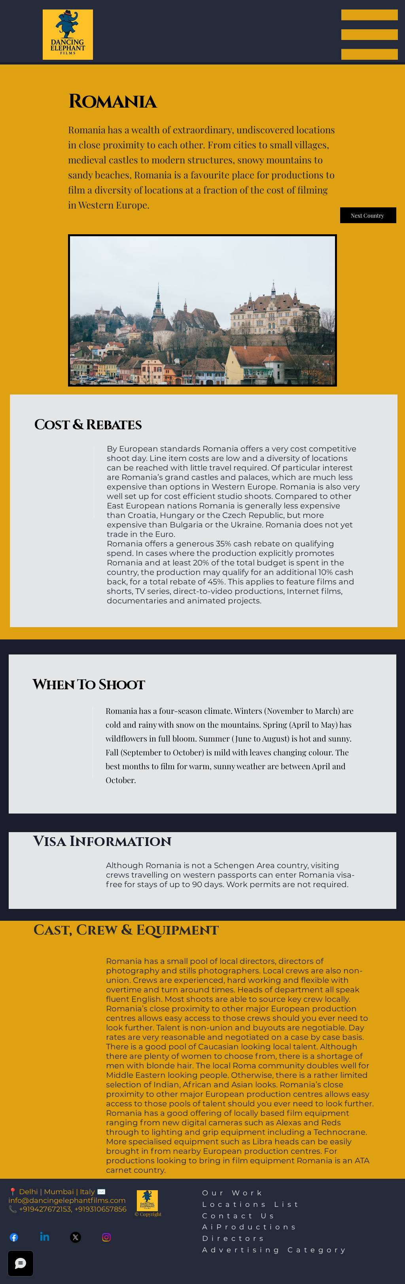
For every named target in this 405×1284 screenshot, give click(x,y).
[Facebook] (13, 1237)
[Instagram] (106, 1237)
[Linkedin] (44, 1237)
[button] (369, 34)
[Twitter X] (75, 1237)
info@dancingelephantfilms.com (67, 1200)
